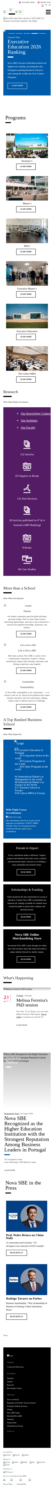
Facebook (5, 1341)
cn (50, 5)
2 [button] (19, 33)
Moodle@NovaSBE (14, 1416)
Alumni (10, 1382)
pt (46, 5)
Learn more (21, 1025)
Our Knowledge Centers (36, 413)
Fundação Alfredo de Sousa (17, 1406)
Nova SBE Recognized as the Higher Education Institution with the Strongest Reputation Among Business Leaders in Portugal (26, 1134)
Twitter (10, 1341)
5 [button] (42, 33)
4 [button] (34, 33)
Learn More (17, 86)
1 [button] (11, 33)
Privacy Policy (8, 1484)
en (43, 5)
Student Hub (11, 1423)
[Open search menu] (39, 12)
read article (16, 1253)
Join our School (13, 1400)
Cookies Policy (21, 1484)
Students (10, 1378)
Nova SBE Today (28, 2)
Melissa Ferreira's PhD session (32, 1002)
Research (10, 1385)
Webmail (10, 1419)
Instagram (19, 1436)
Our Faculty (28, 427)
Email (20, 1341)
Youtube (30, 1436)
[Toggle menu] (48, 12)
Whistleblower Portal (15, 1426)
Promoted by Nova (11, 1113)
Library (10, 1410)
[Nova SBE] (13, 11)
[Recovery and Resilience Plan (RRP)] (14, 1479)
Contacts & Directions (15, 1367)
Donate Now (45, 2)
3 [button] (27, 33)
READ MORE (26, 872)
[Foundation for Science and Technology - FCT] (5, 1479)
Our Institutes (29, 420)
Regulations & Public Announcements (21, 1403)
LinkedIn (15, 1341)
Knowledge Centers (14, 1388)
